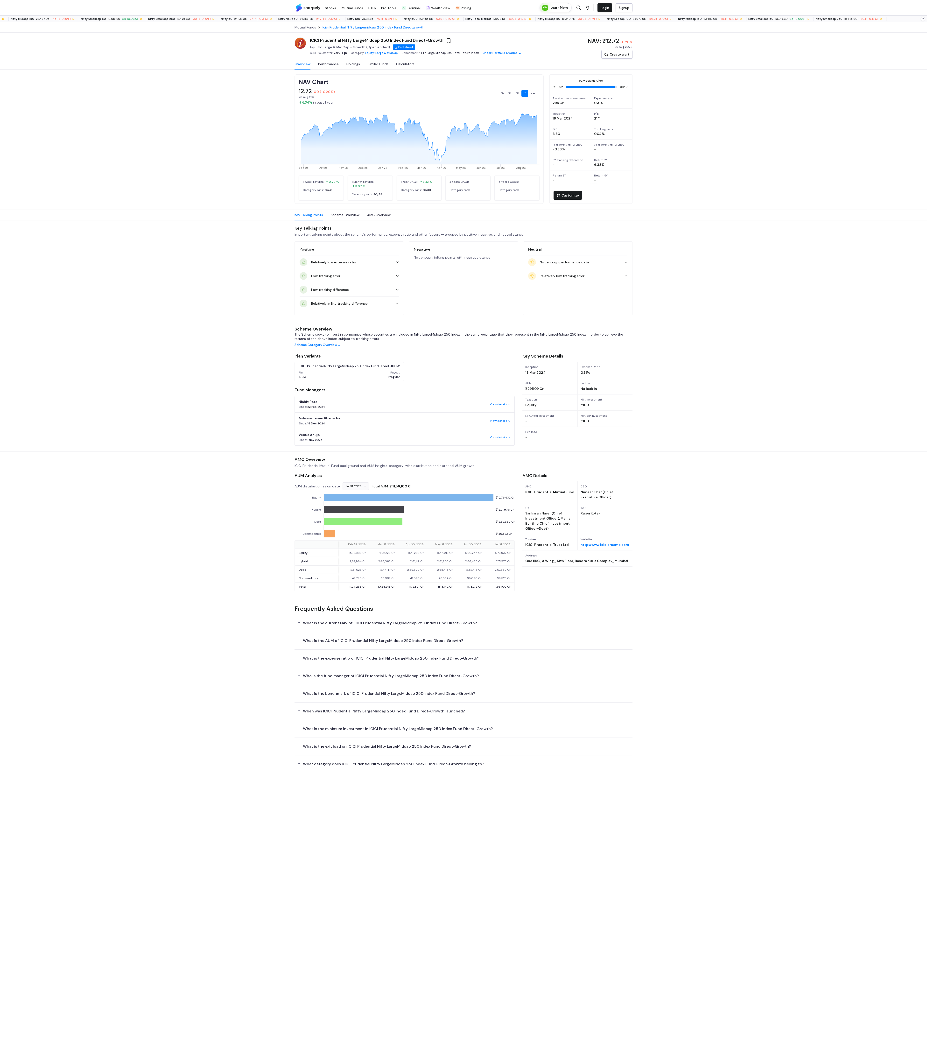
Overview (302, 64)
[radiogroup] (518, 93)
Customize (570, 195)
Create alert (619, 54)
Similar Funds (378, 64)
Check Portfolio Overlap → (502, 53)
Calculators (405, 64)
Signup (624, 8)
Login (605, 8)
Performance (328, 64)
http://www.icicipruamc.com (605, 544)
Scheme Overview (345, 215)
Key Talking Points (309, 215)
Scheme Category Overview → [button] (318, 345)
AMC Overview (379, 215)
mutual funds (305, 27)
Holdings (353, 64)
